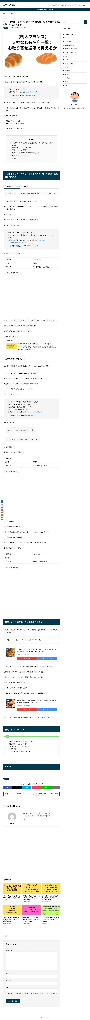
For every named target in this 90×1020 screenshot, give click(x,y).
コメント (9, 950)
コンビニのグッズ (70, 45)
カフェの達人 (9, 5)
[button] (7, 787)
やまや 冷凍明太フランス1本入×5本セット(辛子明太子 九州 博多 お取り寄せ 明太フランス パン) (36, 702)
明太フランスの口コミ (19, 155)
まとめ (14, 158)
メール (8, 980)
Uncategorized (69, 34)
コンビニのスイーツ (70, 52)
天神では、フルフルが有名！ (23, 147)
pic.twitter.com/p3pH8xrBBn (34, 92)
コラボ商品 (68, 41)
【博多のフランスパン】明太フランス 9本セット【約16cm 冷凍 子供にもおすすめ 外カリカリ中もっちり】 (36, 650)
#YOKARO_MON (39, 240)
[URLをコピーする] (55, 787)
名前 (8, 973)
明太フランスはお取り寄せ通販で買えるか (25, 153)
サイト (7, 987)
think (12, 823)
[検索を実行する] (85, 22)
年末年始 (67, 78)
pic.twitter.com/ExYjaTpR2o (17, 242)
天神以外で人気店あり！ (22, 150)
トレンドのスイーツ (70, 63)
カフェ (66, 37)
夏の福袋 (67, 70)
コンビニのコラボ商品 (71, 48)
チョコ (66, 56)
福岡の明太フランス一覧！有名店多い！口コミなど (34, 344)
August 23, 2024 (30, 415)
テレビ (6, 27)
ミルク (66, 67)
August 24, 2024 (30, 95)
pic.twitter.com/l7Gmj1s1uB (36, 412)
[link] (25, 819)
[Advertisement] (31, 852)
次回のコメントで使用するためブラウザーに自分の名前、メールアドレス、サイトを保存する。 (32, 994)
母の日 (66, 81)
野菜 (66, 85)
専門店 (66, 74)
